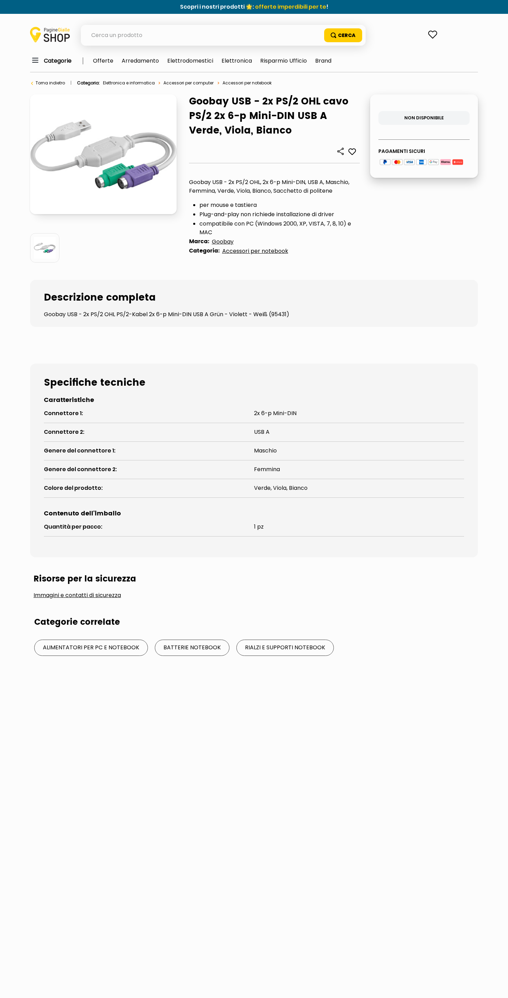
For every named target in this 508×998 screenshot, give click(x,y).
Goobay (223, 242)
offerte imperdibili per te (290, 7)
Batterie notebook (192, 647)
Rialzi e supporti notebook (285, 647)
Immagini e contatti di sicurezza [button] (77, 595)
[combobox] (223, 35)
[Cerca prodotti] (343, 35)
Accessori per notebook (247, 83)
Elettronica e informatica (129, 83)
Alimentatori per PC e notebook (91, 647)
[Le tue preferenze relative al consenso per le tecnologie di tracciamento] (495, 985)
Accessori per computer (188, 83)
